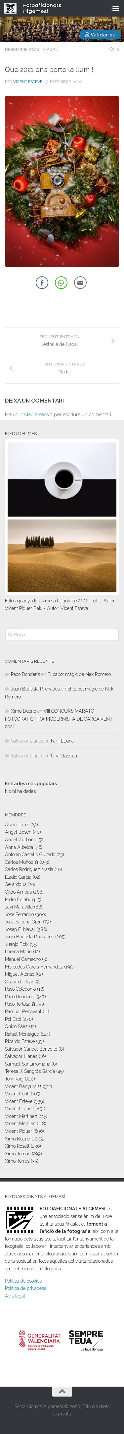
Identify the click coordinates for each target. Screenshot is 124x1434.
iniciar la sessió (36, 414)
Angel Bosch (18, 832)
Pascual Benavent (23, 1011)
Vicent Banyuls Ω (23, 1086)
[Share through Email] (80, 282)
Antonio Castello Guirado (30, 854)
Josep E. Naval (20, 929)
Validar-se (103, 35)
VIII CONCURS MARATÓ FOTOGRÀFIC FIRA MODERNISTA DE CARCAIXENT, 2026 (59, 718)
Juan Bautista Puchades (35, 688)
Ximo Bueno (23, 711)
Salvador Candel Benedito (31, 1049)
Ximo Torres (17, 1161)
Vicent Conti (17, 1093)
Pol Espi (13, 1019)
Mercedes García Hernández (34, 966)
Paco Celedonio (20, 989)
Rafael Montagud (22, 1034)
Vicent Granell (19, 1108)
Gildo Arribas (18, 892)
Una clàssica (64, 755)
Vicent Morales (20, 1123)
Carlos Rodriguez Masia (29, 869)
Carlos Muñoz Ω (21, 862)
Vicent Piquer (18, 1131)
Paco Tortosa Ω (20, 1004)
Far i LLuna (62, 741)
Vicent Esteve (27, 82)
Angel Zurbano (20, 839)
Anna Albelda (19, 847)
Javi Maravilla (19, 907)
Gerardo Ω (15, 884)
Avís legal (15, 1295)
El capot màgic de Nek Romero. (80, 674)
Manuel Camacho (23, 959)
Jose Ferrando (19, 914)
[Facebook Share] (42, 282)
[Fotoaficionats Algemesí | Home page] (12, 8)
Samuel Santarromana (27, 1064)
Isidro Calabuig (20, 899)
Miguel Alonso (19, 974)
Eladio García (18, 877)
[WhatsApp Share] (61, 282)
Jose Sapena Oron (23, 921)
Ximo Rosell (17, 1146)
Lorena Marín (18, 951)
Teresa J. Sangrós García (30, 1071)
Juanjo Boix (16, 944)
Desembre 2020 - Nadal (31, 49)
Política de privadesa (25, 1288)
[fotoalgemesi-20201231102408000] (62, 181)
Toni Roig (14, 1078)
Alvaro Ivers (17, 824)
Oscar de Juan (19, 981)
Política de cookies (23, 1281)
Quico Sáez (16, 1026)
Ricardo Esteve (20, 1041)
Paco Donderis (25, 674)
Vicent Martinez (21, 1116)
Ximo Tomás (17, 1153)
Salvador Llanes (21, 1056)
